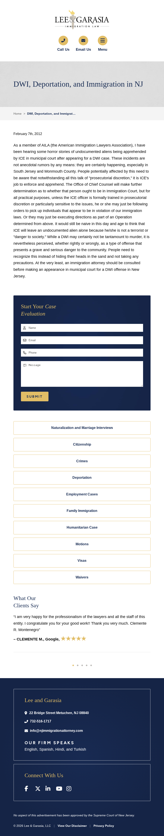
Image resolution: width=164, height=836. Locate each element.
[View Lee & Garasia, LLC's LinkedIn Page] (48, 789)
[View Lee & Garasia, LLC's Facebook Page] (28, 789)
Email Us (83, 49)
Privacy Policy (104, 825)
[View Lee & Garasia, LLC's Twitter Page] (38, 789)
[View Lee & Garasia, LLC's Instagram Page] (69, 789)
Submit (34, 396)
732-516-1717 (40, 721)
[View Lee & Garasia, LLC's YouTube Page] (59, 789)
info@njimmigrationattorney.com (56, 730)
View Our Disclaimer (72, 825)
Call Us (63, 49)
